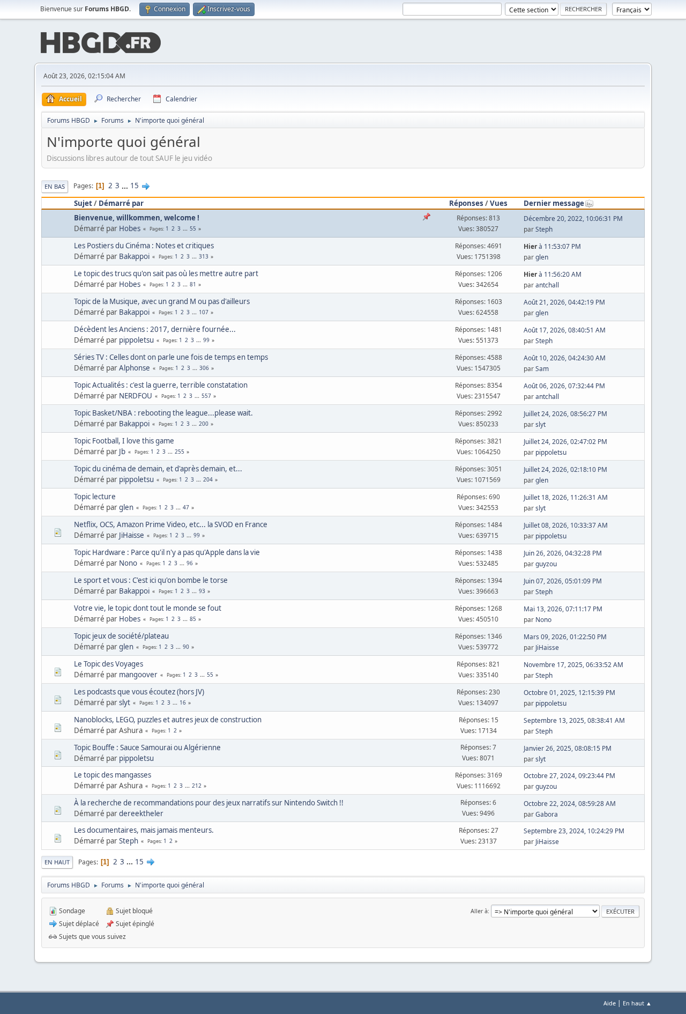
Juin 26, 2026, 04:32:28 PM (563, 553)
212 (197, 785)
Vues (499, 203)
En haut (57, 862)
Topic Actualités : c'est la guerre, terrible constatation (161, 385)
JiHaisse (131, 535)
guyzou (546, 563)
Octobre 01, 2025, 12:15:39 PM (569, 692)
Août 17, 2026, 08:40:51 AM (565, 330)
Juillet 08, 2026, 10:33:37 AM (566, 525)
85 (193, 619)
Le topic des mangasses (112, 775)
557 (206, 395)
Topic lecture (95, 496)
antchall (547, 285)
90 (186, 646)
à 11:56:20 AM (552, 274)
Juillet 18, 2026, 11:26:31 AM (566, 497)
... (126, 185)
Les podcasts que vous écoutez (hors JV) (139, 692)
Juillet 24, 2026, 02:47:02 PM (565, 441)
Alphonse (134, 368)
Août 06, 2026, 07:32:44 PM (564, 385)
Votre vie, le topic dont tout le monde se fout (147, 608)
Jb (122, 451)
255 (179, 451)
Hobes (129, 228)
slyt (540, 424)
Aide (609, 1003)
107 (203, 312)
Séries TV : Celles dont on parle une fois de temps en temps (171, 357)
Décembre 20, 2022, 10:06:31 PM (573, 218)
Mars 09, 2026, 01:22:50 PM (565, 636)
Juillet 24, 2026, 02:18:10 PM (565, 469)
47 (186, 507)
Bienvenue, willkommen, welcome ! (136, 218)
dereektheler (141, 813)
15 (134, 185)
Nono (128, 563)
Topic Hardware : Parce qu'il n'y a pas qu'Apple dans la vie (167, 552)
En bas (54, 186)
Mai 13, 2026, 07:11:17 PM (563, 608)
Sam (542, 368)
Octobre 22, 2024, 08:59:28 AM (570, 803)
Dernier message (554, 203)
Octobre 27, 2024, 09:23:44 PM (569, 775)
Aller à (479, 911)
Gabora (546, 814)
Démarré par (121, 203)
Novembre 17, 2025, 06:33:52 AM (573, 664)
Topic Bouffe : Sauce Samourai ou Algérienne (147, 747)
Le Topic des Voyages (108, 664)
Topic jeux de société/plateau (121, 636)
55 (193, 228)
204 (208, 479)
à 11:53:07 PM (552, 246)
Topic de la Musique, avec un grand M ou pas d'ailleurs (162, 301)
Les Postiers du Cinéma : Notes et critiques (144, 245)
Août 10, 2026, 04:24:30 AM (565, 357)
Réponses (466, 203)
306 (204, 368)
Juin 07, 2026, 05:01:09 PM (563, 581)
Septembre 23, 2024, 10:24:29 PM (574, 830)
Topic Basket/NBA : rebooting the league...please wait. (163, 413)
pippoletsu (136, 340)
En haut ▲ (637, 1003)
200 (203, 423)
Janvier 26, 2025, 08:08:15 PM (568, 748)
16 (183, 702)
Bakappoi (134, 256)
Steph (544, 229)
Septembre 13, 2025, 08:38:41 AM (574, 720)
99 (206, 340)
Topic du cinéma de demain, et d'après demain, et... (158, 468)
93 (202, 591)
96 (190, 563)
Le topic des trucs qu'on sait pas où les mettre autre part (166, 273)
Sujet (83, 203)
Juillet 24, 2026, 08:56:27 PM (565, 413)
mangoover (138, 674)
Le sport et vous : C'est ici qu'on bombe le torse (151, 580)
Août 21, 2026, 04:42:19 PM (564, 302)
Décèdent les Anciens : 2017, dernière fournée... (155, 329)
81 (193, 284)
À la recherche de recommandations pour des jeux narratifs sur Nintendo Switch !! (209, 803)
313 (203, 256)
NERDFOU (135, 396)
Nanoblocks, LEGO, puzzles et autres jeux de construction (168, 719)
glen (541, 257)
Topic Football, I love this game (124, 441)
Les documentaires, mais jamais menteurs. (144, 830)
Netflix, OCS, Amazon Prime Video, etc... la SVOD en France (170, 524)
